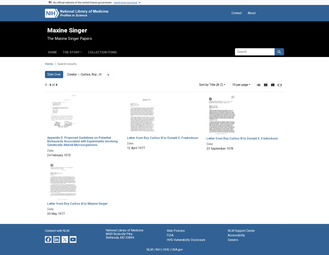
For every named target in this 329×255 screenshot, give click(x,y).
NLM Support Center (241, 231)
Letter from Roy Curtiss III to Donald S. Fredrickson (162, 138)
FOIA (170, 235)
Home (52, 52)
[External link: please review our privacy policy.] (48, 239)
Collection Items (102, 52)
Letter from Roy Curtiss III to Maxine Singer (77, 203)
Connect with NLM (57, 231)
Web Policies (176, 231)
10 (240, 85)
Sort (211, 85)
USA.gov (177, 249)
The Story (71, 52)
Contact (237, 13)
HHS (166, 249)
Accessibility (236, 235)
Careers (233, 240)
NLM (149, 249)
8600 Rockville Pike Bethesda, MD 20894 (120, 235)
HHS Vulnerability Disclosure (186, 240)
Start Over (54, 74)
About (252, 13)
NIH (158, 249)
